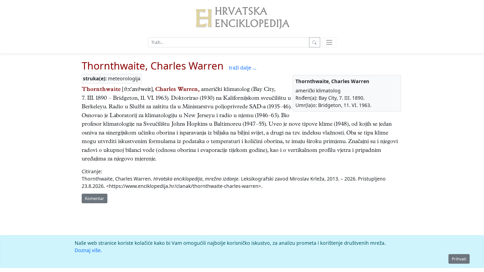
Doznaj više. (88, 250)
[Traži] (314, 42)
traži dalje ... (242, 67)
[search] (329, 42)
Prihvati (459, 259)
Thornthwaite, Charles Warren (153, 66)
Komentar (94, 198)
